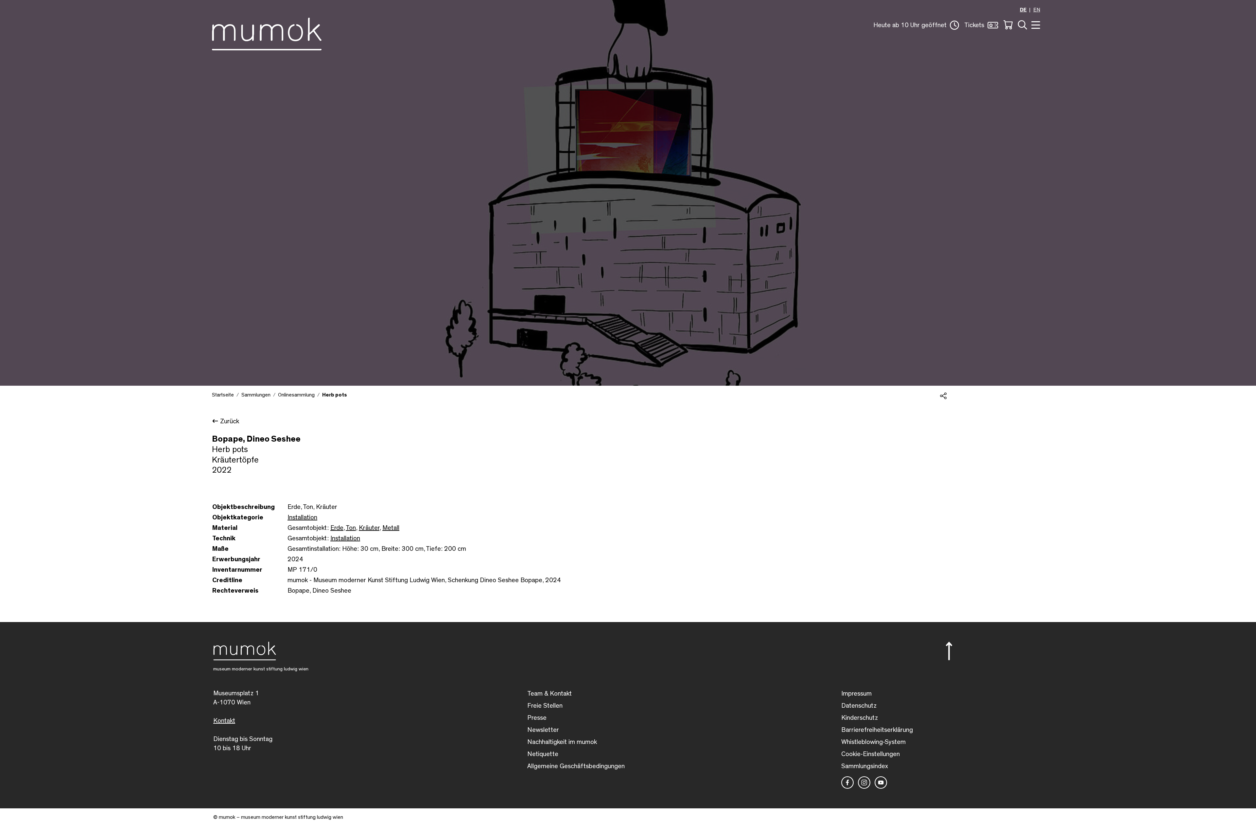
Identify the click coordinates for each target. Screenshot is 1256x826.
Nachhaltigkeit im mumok (562, 742)
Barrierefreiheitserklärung (877, 730)
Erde (336, 528)
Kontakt (224, 720)
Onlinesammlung (296, 394)
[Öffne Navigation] (1035, 24)
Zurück (229, 421)
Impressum (856, 693)
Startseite (223, 394)
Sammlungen (255, 394)
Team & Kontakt (549, 693)
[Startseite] (267, 33)
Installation (302, 517)
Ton (351, 528)
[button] (916, 25)
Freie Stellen (545, 705)
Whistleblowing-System (873, 742)
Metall (390, 528)
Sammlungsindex (864, 766)
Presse (537, 718)
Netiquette (542, 754)
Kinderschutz (859, 718)
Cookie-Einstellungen (870, 754)
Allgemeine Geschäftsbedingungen (576, 766)
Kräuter (369, 528)
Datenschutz (859, 705)
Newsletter (543, 730)
